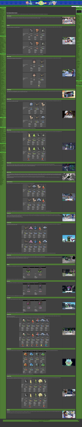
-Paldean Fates (1, 164)
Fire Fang (29, 51)
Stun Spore (41, 51)
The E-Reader (1, 102)
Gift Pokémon (77, 24)
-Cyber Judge (1, 182)
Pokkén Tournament (2, 78)
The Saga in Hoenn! (2, 39)
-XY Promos (1, 172)
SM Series (1, 126)
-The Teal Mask (77, 60)
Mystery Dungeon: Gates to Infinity (2, 83)
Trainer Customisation (78, 64)
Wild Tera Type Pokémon (78, 23)
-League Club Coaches (78, 49)
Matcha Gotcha (43, 155)
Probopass (38, 323)
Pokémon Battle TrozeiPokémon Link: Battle (3, 74)
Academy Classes (77, 50)
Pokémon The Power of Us (2, 140)
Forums (6, 6)
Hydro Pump (44, 248)
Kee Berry (27, 346)
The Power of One (1, 129)
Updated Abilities (77, 33)
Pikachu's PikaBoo (1, 145)
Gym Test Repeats (77, 51)
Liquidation (41, 328)
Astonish (41, 37)
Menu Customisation (78, 73)
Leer (27, 143)
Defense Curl (31, 68)
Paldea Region (77, 43)
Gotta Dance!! (1, 146)
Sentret (34, 64)
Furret (39, 189)
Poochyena (31, 33)
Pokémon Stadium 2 (2, 104)
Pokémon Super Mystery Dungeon (2, 77)
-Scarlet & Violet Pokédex (2, 14)
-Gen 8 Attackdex (1, 19)
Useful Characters (77, 52)
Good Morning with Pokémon (2, 49)
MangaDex (1, 118)
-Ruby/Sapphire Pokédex (2, 10)
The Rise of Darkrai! (2, 133)
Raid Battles (1, 155)
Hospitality (43, 35)
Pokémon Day (1, 30)
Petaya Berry (37, 346)
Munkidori (29, 289)
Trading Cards (3, 152)
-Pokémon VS (1, 183)
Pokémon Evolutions (2, 46)
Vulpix (37, 33)
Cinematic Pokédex (2, 23)
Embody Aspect (25, 359)
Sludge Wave (36, 293)
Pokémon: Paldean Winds (2, 47)
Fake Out (22, 341)
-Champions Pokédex (2, 15)
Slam (23, 361)
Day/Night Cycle (77, 69)
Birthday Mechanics (77, 74)
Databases (3, 7)
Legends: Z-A (1, 56)
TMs (76, 41)
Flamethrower (39, 402)
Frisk (31, 122)
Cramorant (35, 230)
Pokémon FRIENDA (2, 116)
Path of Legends (77, 54)
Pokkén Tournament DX (2, 70)
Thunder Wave (28, 156)
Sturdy (37, 326)
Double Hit (39, 235)
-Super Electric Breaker (2, 179)
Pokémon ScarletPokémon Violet (77, 8)
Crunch (37, 155)
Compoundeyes (37, 109)
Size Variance (77, 35)
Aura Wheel (28, 155)
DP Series (1, 123)
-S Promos (1, 184)
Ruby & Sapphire (1, 96)
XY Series (1, 125)
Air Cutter (39, 68)
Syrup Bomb (43, 193)
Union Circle (77, 68)
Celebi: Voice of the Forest (2, 130)
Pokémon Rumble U (2, 82)
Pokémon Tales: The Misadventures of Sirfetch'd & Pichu (2, 51)
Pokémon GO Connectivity (78, 75)
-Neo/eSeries (1, 169)
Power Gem (37, 341)
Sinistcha (44, 151)
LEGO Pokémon (1, 31)
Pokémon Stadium (1, 109)
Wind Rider (24, 340)
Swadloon (34, 151)
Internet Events (77, 76)
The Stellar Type (77, 28)
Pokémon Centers (1, 27)
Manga (3, 117)
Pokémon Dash (1, 98)
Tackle (29, 37)
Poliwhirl (34, 189)
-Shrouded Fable (1, 163)
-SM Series (1, 167)
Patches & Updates (77, 78)
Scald (43, 389)
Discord (10, 6)
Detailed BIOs (1, 119)
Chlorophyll (24, 326)
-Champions (1, 25)
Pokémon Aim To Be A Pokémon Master (3, 42)
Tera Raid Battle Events (78, 77)
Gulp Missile (35, 247)
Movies (3, 127)
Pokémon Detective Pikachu (2, 142)
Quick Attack (31, 81)
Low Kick (24, 277)
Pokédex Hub (12, 6)
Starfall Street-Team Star (77, 46)
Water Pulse (33, 193)
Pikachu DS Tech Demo (2, 101)
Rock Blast (37, 328)
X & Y (0, 72)
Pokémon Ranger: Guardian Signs (2, 89)
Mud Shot (33, 194)
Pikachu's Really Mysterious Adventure (2, 149)
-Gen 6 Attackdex (1, 18)
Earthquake (30, 248)
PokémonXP (1, 28)
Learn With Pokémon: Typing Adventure (2, 86)
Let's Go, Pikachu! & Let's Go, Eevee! (2, 68)
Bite (23, 276)
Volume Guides (1, 120)
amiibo (0, 114)
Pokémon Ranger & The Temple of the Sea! (3, 132)
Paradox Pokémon (77, 21)
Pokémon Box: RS (1, 99)
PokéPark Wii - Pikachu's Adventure (2, 91)
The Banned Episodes (2, 44)
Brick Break (44, 235)
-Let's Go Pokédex (1, 12)
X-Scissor (34, 388)
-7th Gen (1, 26)
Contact (8, 6)
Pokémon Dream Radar (2, 81)
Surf (33, 236)
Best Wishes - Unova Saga (2, 40)
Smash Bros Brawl (1, 95)
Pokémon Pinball (1, 108)
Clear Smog (24, 293)
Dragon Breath (43, 194)
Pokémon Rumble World (2, 76)
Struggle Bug (39, 69)
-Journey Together (1, 161)
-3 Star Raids (77, 30)
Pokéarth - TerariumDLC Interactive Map (78, 17)
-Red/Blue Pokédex (1, 9)
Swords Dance (35, 403)
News (0, 8)
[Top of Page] (78, 420)
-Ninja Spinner (1, 174)
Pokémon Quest (1, 71)
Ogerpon (26, 357)
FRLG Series (1, 122)
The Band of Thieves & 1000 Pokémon (2, 75)
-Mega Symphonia (1, 176)
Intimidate (26, 387)
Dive (33, 248)
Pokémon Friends (1, 57)
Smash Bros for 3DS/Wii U (2, 79)
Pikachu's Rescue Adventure (2, 144)
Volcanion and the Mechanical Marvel (2, 139)
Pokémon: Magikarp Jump (2, 69)
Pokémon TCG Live (2, 66)
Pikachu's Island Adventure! (2, 147)
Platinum (1, 88)
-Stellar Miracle (1, 180)
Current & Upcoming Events (2, 33)
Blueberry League (77, 57)
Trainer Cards (1, 154)
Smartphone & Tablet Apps (2, 113)
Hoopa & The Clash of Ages (2, 138)
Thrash (34, 249)
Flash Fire (37, 35)
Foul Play (42, 156)
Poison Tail (46, 328)
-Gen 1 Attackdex (1, 16)
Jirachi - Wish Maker (2, 131)
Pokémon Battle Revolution (2, 92)
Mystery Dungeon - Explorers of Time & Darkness (3, 94)
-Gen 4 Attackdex (1, 17)
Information (77, 14)
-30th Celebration (1, 157)
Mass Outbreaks (77, 34)
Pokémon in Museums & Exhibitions (2, 29)
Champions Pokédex (22, 6)
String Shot (35, 389)
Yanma (42, 64)
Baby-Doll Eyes (38, 194)
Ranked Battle (77, 62)
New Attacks (77, 38)
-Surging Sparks (1, 162)
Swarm (35, 387)
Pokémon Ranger (1, 100)
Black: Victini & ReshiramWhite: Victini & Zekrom (3, 135)
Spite (34, 38)
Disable (35, 37)
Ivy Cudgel (24, 371)
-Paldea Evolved (1, 166)
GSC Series (1, 121)
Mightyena (39, 151)
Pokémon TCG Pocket (2, 60)
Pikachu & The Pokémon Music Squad (3, 151)
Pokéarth (26, 6)
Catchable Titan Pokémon (78, 25)
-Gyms (76, 44)
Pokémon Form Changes (78, 27)
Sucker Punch (25, 403)
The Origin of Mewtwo (2, 128)
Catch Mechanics (77, 67)
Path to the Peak (1, 48)
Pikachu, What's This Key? (2, 150)
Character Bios (1, 37)
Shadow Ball (41, 50)
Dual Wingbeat (30, 249)
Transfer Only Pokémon (78, 26)
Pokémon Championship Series (3, 111)
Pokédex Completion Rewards (78, 42)
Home (3, 6)
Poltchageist (43, 33)
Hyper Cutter (31, 247)
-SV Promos (1, 171)
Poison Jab (24, 310)
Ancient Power (27, 328)
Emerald (0, 97)
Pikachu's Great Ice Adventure (2, 148)
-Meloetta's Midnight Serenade (2, 136)
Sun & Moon (1, 67)
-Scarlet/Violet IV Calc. (2, 24)
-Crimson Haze (1, 181)
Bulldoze (29, 235)
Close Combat (41, 341)
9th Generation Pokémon (2, 34)
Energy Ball (33, 156)
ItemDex (1, 20)
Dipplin (43, 189)
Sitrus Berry (41, 346)
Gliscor (47, 323)
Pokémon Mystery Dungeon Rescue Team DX (2, 64)
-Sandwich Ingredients (78, 63)
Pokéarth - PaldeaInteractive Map (77, 15)
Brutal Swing (36, 277)
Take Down (41, 124)
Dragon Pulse (43, 207)
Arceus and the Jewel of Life (2, 134)
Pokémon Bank (1, 73)
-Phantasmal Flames (2, 159)
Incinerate (39, 388)
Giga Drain (35, 124)
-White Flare (1, 177)
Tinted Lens (26, 247)
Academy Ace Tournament (78, 48)
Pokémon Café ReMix (2, 58)
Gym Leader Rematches (78, 45)
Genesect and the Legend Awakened (2, 137)
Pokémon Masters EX (2, 63)
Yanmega (28, 323)
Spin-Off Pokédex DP (2, 22)
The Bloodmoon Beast (78, 56)
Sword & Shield (1, 61)
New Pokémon (77, 18)
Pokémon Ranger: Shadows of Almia (2, 93)
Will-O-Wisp (39, 403)
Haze (29, 111)
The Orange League (2, 38)
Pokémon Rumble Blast (2, 84)
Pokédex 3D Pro (1, 85)
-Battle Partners (1, 178)
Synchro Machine (77, 66)
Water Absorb (31, 109)
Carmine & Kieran (77, 47)
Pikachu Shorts (3, 143)
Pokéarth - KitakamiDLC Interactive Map (78, 16)
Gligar (30, 230)
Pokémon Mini (1, 105)
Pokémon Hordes (77, 32)
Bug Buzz (39, 81)
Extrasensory (35, 50)
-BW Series (1, 168)
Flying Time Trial (77, 71)
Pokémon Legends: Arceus (2, 62)
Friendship (77, 70)
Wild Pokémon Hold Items (78, 40)
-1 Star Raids (77, 29)
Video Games (3, 53)
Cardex (0, 153)
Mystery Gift (77, 72)
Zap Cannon (37, 342)
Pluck (33, 235)
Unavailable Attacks (78, 39)
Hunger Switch (31, 387)
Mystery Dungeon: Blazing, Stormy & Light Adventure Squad (3, 90)
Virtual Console (1, 112)
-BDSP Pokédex (1, 13)
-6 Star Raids (77, 31)
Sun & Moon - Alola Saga (2, 41)
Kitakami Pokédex (77, 19)
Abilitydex (1, 21)
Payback (22, 328)
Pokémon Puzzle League (2, 107)
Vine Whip (24, 362)
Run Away (31, 35)
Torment (29, 389)
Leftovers (32, 346)
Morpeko (29, 151)
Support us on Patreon (41, 421)
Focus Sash (23, 346)
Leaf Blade (23, 342)
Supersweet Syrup (43, 205)
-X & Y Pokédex (1, 11)
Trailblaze (33, 143)
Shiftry (23, 323)
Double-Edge (33, 207)
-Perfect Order (1, 158)
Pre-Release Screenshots (78, 79)
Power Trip (28, 142)
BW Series (1, 124)
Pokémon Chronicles (2, 43)
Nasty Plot (36, 294)
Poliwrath (42, 323)
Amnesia (31, 82)
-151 (0, 165)
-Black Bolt (1, 160)
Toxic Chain (28, 308)
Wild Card (1, 141)
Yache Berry (46, 346)
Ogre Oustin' (77, 65)
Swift (34, 111)
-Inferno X (1, 175)
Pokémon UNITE (1, 59)
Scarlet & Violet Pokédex (17, 6)
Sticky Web (33, 142)
